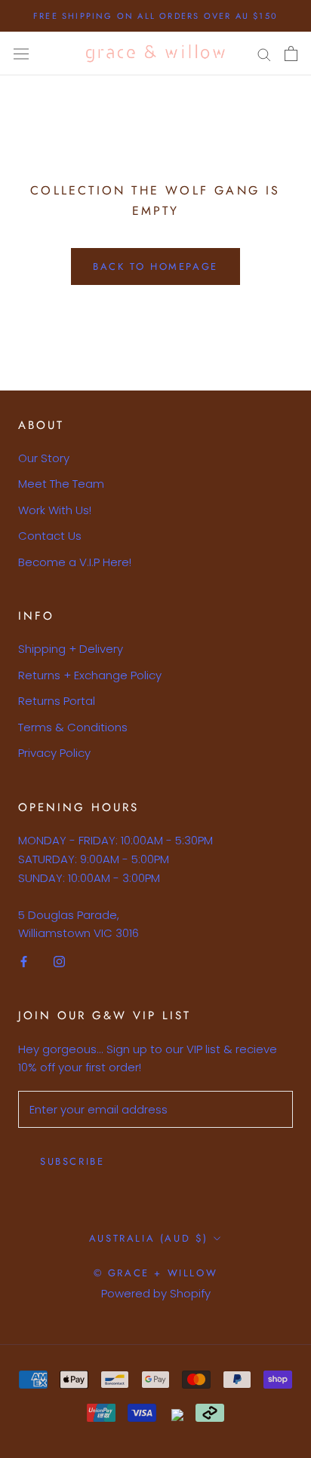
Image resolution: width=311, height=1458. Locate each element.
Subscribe (72, 1161)
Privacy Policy (54, 753)
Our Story (43, 458)
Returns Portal (56, 701)
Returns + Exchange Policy (90, 675)
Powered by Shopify (156, 1293)
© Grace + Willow (156, 1273)
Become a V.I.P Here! (74, 562)
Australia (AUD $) (148, 1238)
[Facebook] (23, 960)
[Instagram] (59, 960)
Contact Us (50, 536)
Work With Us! (54, 510)
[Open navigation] (21, 53)
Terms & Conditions (73, 727)
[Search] (264, 53)
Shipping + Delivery (70, 649)
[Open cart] (291, 53)
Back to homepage (155, 266)
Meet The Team (61, 484)
